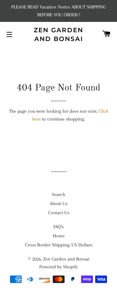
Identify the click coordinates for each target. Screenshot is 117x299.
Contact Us (58, 212)
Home (59, 236)
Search (58, 194)
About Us (58, 203)
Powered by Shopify (58, 267)
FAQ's (58, 226)
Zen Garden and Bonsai (58, 34)
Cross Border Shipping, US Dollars (58, 245)
